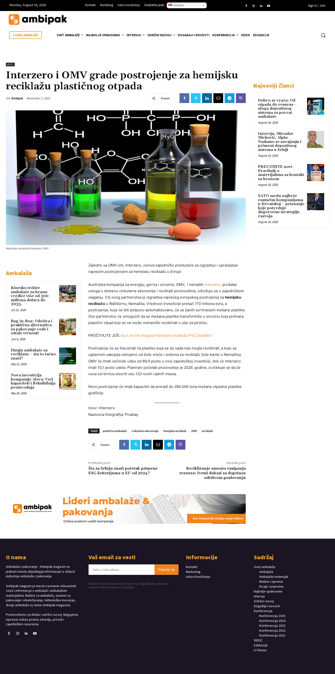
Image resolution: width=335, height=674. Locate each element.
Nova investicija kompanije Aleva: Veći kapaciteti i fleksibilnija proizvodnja (33, 381)
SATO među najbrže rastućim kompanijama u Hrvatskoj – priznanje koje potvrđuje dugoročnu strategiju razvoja (281, 206)
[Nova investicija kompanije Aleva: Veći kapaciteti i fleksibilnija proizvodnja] (67, 380)
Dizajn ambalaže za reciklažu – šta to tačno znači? (33, 354)
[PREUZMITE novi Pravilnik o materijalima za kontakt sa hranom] (315, 172)
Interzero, (213, 284)
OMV (194, 431)
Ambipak (17, 98)
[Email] (218, 98)
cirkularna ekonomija (144, 431)
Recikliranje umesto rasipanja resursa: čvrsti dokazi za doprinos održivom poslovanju (212, 473)
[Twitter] (196, 98)
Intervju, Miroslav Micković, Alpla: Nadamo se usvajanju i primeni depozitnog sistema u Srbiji (279, 141)
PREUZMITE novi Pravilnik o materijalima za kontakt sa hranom (281, 172)
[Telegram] (229, 98)
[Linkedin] (260, 6)
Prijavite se (166, 569)
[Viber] (241, 98)
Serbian (178, 5)
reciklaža (207, 431)
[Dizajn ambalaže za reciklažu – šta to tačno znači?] (67, 356)
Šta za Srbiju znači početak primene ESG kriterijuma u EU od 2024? (123, 471)
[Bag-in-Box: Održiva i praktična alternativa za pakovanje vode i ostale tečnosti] (67, 326)
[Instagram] (253, 6)
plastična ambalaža (115, 431)
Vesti (10, 64)
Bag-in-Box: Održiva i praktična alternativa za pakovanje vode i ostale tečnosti (31, 327)
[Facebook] (246, 6)
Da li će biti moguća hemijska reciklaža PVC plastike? (166, 335)
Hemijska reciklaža (174, 431)
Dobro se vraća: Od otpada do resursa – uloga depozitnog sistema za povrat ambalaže (277, 108)
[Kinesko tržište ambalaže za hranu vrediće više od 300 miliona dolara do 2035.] (67, 293)
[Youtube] (268, 6)
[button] (323, 35)
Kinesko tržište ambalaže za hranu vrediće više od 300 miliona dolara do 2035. (30, 296)
